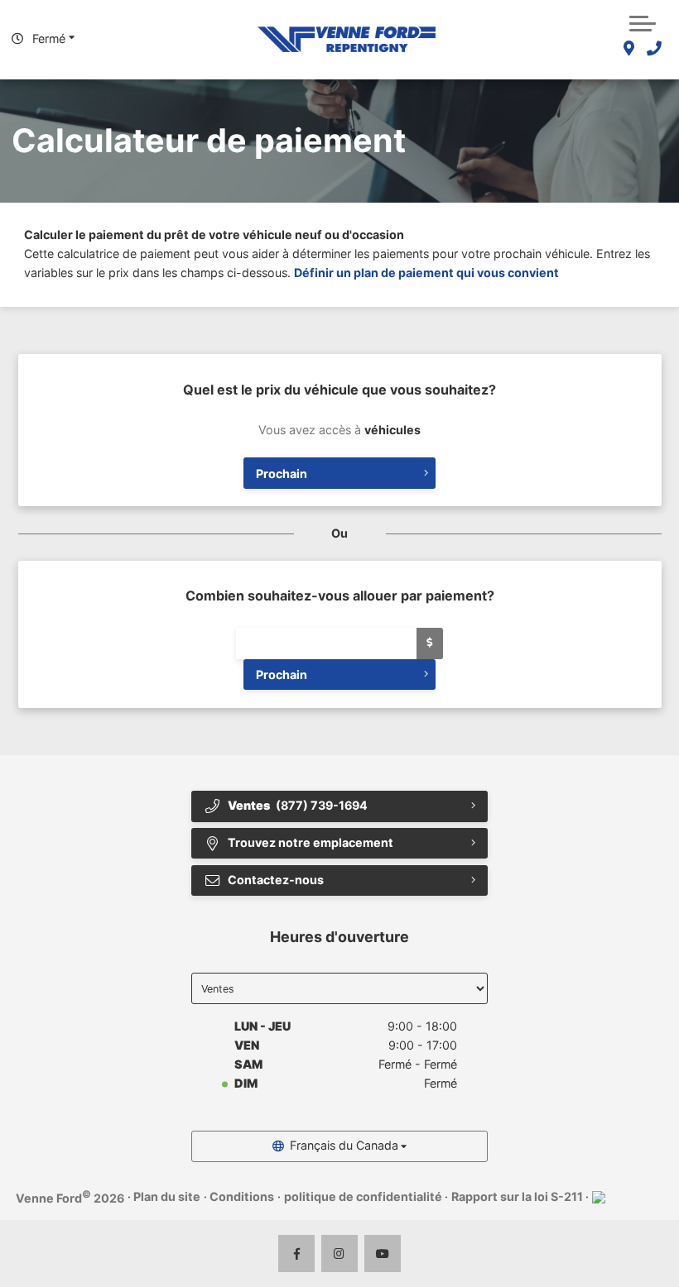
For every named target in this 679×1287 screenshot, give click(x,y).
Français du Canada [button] (344, 1145)
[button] (642, 21)
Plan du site (166, 1196)
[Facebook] (296, 1253)
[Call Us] (653, 49)
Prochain (281, 473)
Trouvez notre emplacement (310, 842)
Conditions (241, 1196)
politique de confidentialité (363, 1196)
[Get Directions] (629, 49)
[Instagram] (340, 1253)
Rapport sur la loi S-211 (517, 1196)
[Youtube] (383, 1253)
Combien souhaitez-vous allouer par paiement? (339, 595)
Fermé (48, 38)
